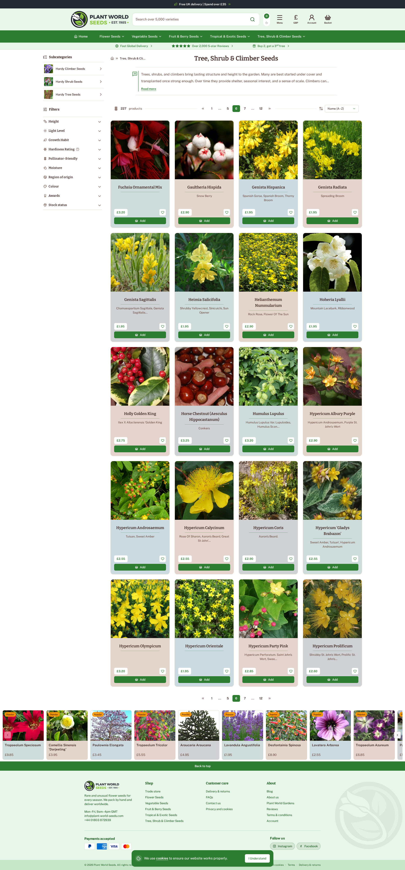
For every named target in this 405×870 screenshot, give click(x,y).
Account (272, 821)
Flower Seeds (154, 797)
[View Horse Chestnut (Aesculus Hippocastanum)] (204, 401)
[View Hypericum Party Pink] (268, 632)
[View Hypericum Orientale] (204, 632)
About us (273, 797)
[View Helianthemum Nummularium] (268, 287)
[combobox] (342, 108)
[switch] (266, 19)
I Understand (257, 858)
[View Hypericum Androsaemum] (140, 517)
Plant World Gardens (280, 803)
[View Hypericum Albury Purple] (332, 401)
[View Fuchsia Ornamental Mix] (140, 174)
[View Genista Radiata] (332, 174)
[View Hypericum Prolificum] (332, 632)
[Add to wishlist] (162, 212)
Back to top (203, 766)
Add (142, 220)
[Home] (112, 58)
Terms (291, 864)
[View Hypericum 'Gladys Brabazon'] (332, 517)
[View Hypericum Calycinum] (204, 517)
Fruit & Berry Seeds (158, 809)
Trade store (153, 791)
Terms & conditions (279, 815)
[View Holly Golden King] (140, 401)
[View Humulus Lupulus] (268, 401)
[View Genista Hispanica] (268, 174)
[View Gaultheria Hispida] (204, 174)
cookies (162, 858)
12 (260, 108)
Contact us (213, 803)
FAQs (209, 797)
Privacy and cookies (219, 809)
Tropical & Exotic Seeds (161, 815)
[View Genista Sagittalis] (140, 287)
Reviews (272, 809)
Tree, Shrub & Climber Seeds (164, 821)
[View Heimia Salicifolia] (204, 287)
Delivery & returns (218, 791)
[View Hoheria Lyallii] (332, 287)
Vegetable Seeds (156, 803)
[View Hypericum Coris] (268, 517)
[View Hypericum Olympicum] (140, 632)
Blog (270, 791)
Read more (148, 88)
